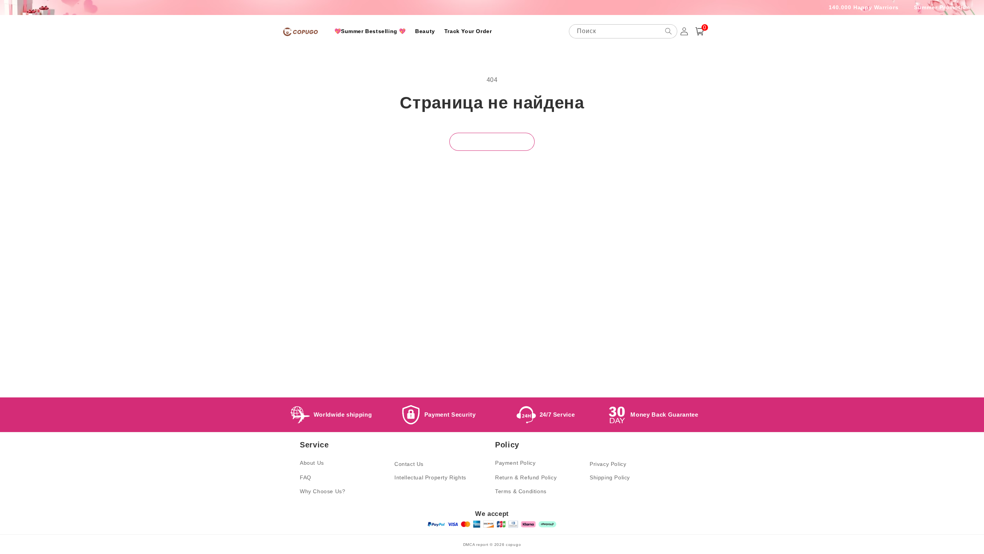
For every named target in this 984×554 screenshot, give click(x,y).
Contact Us (409, 464)
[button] (699, 31)
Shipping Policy (610, 477)
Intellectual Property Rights (430, 477)
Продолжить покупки (492, 141)
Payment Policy (515, 463)
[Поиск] (668, 31)
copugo (513, 544)
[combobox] (623, 31)
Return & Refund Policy (526, 477)
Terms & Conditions (521, 491)
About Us (312, 463)
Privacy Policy (608, 464)
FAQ (305, 477)
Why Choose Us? (322, 491)
